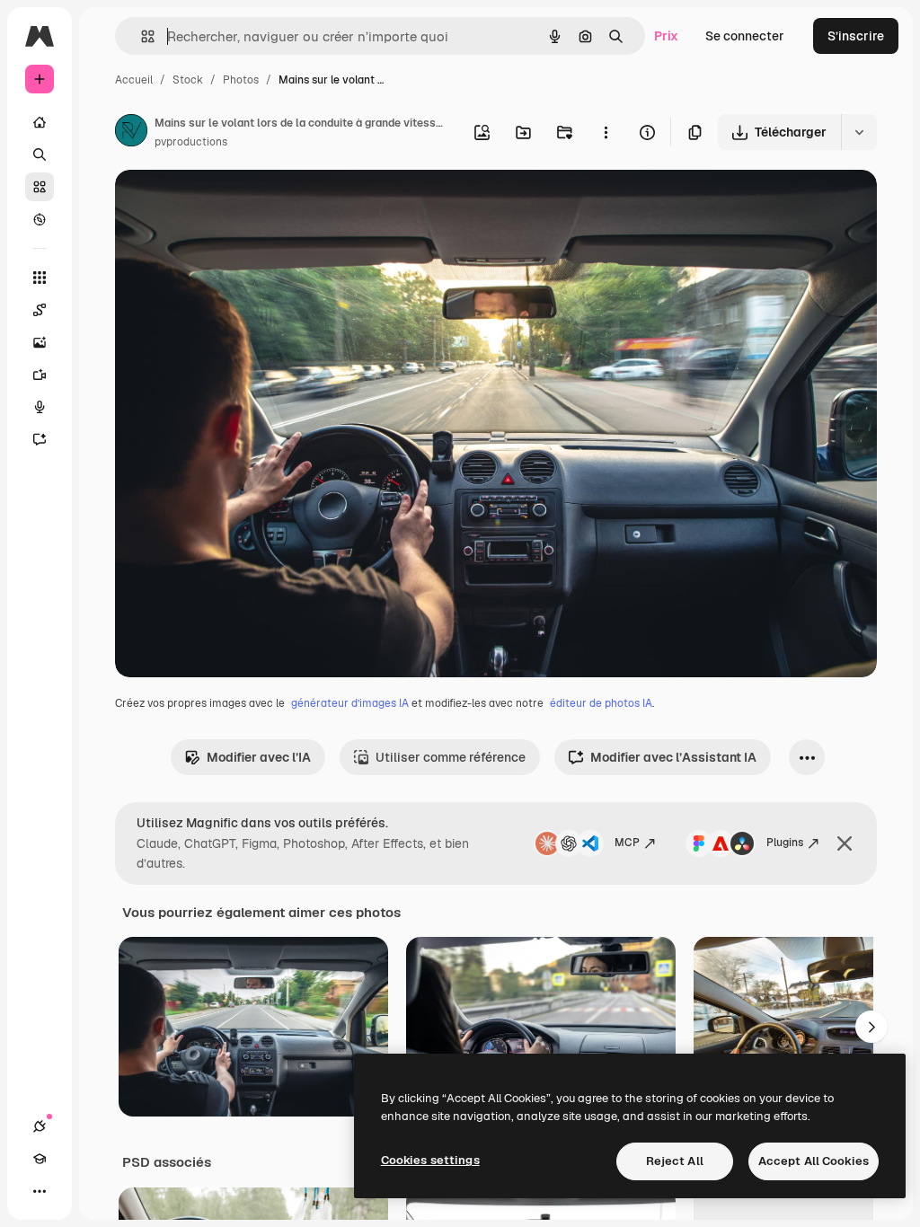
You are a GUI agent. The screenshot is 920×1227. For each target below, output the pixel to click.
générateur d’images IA (350, 703)
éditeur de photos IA (601, 703)
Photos (241, 80)
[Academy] (39, 1158)
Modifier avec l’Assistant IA (673, 757)
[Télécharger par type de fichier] (859, 132)
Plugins (784, 842)
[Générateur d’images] (39, 342)
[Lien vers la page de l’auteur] (131, 133)
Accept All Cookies (813, 1161)
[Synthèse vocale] (39, 407)
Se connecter (744, 36)
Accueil (134, 80)
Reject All (674, 1161)
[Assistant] (39, 439)
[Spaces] (39, 310)
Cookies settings (430, 1160)
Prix (666, 36)
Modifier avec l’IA (259, 757)
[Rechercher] (39, 154)
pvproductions (191, 142)
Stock (187, 80)
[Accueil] (39, 122)
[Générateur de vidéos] (39, 374)
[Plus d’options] (606, 132)
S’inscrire (855, 36)
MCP (627, 842)
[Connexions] (39, 1126)
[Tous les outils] (39, 277)
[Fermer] (844, 843)
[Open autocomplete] (140, 36)
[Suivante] (871, 1027)
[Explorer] (39, 219)
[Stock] (39, 186)
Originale (233, 204)
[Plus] (39, 1191)
